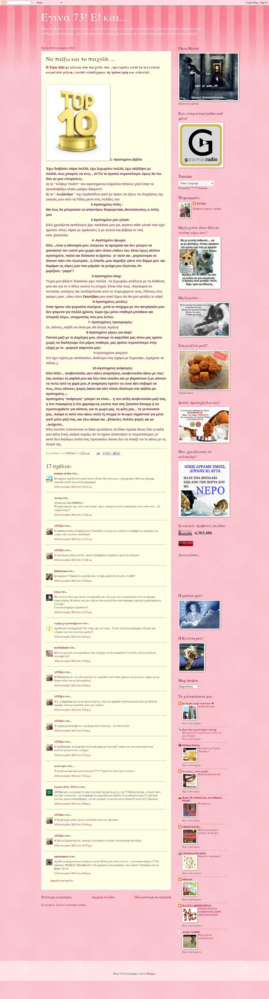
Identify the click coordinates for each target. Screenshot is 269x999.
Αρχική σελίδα (103, 897)
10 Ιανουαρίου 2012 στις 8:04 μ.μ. (72, 803)
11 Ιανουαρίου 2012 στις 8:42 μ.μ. (72, 873)
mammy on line (62, 473)
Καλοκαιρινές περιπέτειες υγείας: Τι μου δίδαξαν (201, 734)
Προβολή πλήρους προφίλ (207, 208)
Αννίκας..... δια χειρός (195, 771)
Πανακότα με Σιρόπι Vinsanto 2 (209, 749)
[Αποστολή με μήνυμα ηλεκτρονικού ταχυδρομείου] (104, 453)
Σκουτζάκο (91, 296)
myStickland (61, 647)
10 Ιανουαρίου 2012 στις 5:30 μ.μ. (72, 709)
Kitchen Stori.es (191, 745)
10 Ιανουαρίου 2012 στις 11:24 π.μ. (73, 514)
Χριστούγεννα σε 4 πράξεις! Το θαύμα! (208, 831)
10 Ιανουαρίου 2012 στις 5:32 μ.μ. (72, 755)
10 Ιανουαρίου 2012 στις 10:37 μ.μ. (73, 845)
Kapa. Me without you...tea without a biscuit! (202, 799)
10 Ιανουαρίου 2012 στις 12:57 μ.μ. (73, 612)
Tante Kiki (57, 67)
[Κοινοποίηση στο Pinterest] (118, 453)
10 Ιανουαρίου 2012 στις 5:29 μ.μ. (72, 685)
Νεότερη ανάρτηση (56, 897)
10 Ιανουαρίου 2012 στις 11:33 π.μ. (73, 539)
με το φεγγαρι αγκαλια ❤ (198, 703)
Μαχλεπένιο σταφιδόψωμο (205, 936)
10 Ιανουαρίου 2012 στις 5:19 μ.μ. (72, 661)
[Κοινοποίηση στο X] (111, 453)
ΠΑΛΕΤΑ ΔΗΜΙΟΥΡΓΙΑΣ (197, 905)
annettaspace (61, 856)
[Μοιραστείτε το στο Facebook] (115, 453)
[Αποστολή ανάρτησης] (97, 453)
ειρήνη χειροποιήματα (68, 623)
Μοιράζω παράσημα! (209, 856)
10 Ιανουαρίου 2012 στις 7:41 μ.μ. (72, 776)
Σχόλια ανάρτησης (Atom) (71, 905)
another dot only (206, 706)
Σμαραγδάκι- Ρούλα (66, 787)
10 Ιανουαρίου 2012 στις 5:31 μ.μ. (72, 730)
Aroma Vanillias (191, 932)
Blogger (151, 973)
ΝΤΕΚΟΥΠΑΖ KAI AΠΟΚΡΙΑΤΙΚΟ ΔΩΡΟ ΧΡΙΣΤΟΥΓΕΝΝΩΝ (209, 911)
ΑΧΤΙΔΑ (59, 526)
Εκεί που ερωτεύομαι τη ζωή (199, 729)
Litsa (57, 592)
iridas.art (187, 879)
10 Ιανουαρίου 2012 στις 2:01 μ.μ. (72, 636)
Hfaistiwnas (60, 571)
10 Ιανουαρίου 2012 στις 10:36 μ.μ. (73, 824)
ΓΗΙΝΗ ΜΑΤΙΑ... (191, 827)
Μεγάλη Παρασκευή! (209, 774)
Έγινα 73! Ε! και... (84, 17)
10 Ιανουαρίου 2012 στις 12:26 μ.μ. (73, 580)
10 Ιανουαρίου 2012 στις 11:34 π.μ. (73, 560)
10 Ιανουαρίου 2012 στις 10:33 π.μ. (73, 486)
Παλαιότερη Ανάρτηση (153, 897)
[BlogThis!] (108, 453)
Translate (203, 188)
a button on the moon (194, 853)
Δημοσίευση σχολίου (62, 880)
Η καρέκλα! (204, 803)
